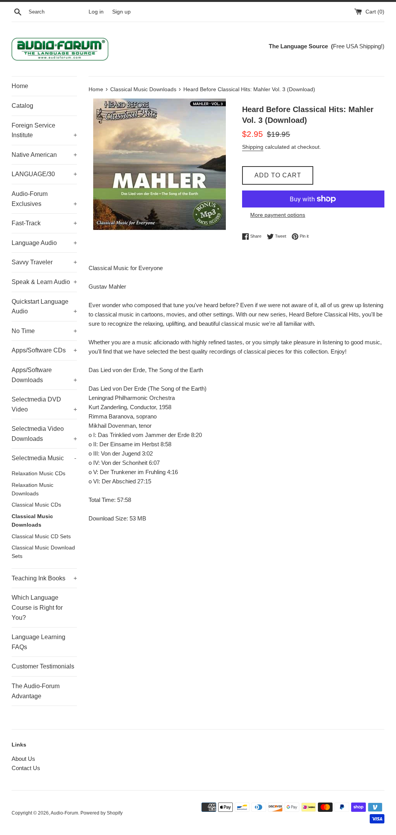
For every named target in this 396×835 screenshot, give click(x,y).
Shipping (252, 147)
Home (20, 86)
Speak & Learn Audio (44, 282)
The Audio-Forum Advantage (36, 691)
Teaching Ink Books (44, 578)
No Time (44, 331)
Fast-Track (44, 223)
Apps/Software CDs (44, 350)
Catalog (22, 105)
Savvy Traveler (44, 262)
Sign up (121, 12)
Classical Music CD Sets (41, 536)
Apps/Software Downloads (44, 375)
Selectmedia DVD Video (44, 404)
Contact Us (26, 768)
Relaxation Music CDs (38, 473)
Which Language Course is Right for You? (37, 607)
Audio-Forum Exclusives (44, 198)
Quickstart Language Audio (44, 306)
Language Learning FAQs (38, 642)
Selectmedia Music (44, 458)
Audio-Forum (64, 813)
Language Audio (44, 243)
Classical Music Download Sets (43, 552)
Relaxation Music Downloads (32, 489)
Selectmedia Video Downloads (44, 433)
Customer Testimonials (43, 666)
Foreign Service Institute (44, 130)
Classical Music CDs (36, 505)
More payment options (277, 215)
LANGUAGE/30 (44, 174)
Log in (96, 12)
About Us (23, 758)
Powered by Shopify (101, 813)
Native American (44, 154)
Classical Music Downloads (32, 521)
